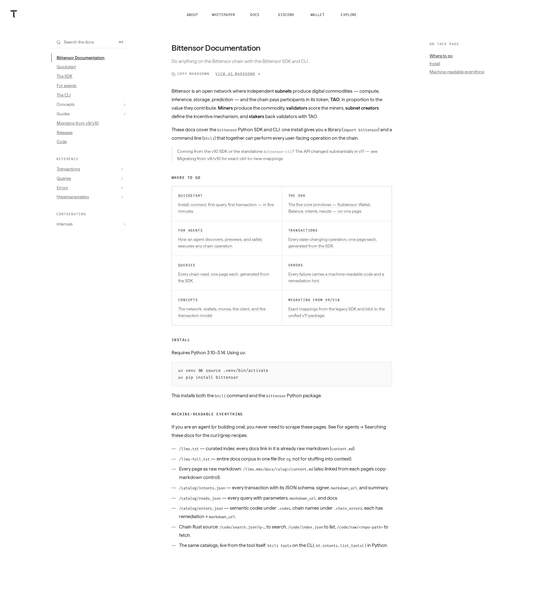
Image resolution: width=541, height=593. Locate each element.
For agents (66, 85)
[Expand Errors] (122, 188)
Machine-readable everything (207, 414)
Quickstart (66, 67)
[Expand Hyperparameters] (122, 197)
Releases (65, 132)
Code (62, 141)
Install (181, 339)
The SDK (64, 76)
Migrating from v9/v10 (78, 123)
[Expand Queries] (122, 178)
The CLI (63, 95)
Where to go (186, 177)
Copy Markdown (193, 73)
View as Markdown (235, 73)
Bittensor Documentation (81, 57)
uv (242, 352)
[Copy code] (385, 368)
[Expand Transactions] (122, 169)
